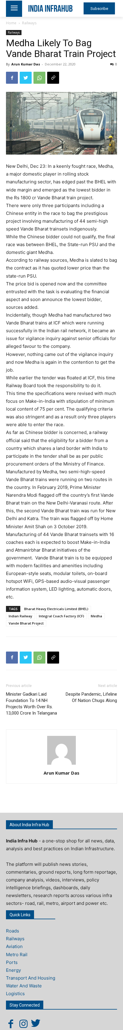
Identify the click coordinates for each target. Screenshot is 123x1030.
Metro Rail (16, 954)
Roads (12, 931)
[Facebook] (12, 78)
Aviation (14, 946)
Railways (29, 23)
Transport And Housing (30, 978)
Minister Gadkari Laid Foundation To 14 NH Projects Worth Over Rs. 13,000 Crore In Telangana (31, 703)
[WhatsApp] (39, 78)
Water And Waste (24, 986)
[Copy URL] (53, 78)
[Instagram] (23, 1023)
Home (11, 23)
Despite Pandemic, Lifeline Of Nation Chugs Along (91, 697)
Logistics (15, 993)
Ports (12, 962)
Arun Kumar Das (25, 64)
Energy (13, 970)
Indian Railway (20, 616)
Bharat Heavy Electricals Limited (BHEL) (56, 609)
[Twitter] (26, 78)
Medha (96, 616)
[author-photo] (61, 764)
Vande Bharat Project (26, 623)
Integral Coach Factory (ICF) (61, 616)
